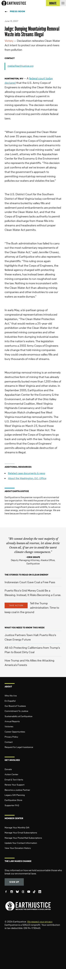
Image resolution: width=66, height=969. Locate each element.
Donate (8, 769)
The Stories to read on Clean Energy (26, 574)
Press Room (17, 11)
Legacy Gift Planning (15, 795)
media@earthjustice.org (20, 65)
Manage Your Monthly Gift (17, 827)
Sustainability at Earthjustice (18, 716)
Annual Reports (12, 721)
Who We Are (11, 695)
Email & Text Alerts (14, 779)
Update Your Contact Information (21, 842)
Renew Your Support (14, 784)
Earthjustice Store (13, 800)
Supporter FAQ (12, 805)
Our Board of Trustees (15, 705)
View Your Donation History (18, 848)
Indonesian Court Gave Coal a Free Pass (30, 582)
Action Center (11, 774)
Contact (9, 742)
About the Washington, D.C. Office (27, 478)
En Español (10, 700)
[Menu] (63, 3)
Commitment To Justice (16, 711)
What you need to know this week (25, 627)
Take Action (16, 605)
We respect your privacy (39, 921)
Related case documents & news (26, 473)
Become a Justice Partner (17, 789)
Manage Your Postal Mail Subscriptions (23, 837)
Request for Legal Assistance (19, 747)
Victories (9, 726)
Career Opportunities (15, 731)
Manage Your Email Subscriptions (21, 832)
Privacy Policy (11, 736)
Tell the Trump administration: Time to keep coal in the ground (32, 608)
